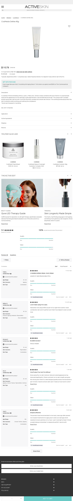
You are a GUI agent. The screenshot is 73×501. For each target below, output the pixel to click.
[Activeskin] (36, 6)
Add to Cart (48, 499)
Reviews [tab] (4, 255)
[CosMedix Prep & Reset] (13, 139)
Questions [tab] (13, 255)
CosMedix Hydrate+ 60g (60, 164)
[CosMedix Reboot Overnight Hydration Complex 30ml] (36, 139)
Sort (56, 266)
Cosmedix (13, 162)
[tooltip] (36, 297)
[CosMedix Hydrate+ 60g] (60, 139)
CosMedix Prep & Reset (13, 164)
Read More (4, 224)
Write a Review (66, 260)
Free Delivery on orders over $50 (37, 2)
